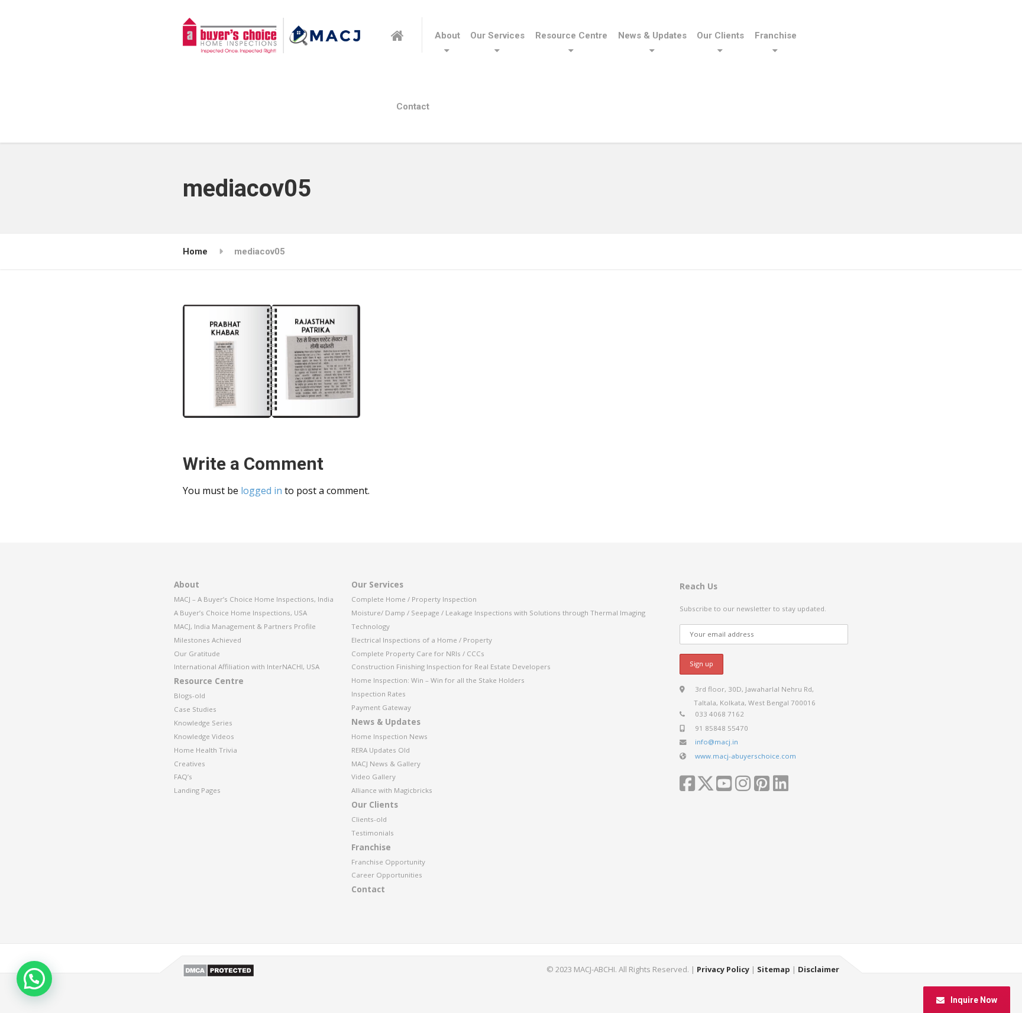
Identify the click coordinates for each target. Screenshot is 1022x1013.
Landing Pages (197, 790)
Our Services (497, 35)
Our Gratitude (197, 653)
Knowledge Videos (204, 736)
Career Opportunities (386, 874)
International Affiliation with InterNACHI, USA (246, 666)
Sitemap (773, 969)
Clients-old (369, 819)
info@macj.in (716, 741)
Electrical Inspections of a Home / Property (421, 639)
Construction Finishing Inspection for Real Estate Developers (451, 666)
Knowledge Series (203, 722)
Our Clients (720, 35)
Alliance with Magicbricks (391, 790)
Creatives (189, 763)
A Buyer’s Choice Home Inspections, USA (240, 612)
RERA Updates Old (380, 750)
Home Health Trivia (205, 750)
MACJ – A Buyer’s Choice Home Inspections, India (254, 599)
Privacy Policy (723, 969)
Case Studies (195, 709)
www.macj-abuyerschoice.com (745, 755)
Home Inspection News (389, 736)
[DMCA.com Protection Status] (218, 969)
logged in (261, 490)
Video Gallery (373, 776)
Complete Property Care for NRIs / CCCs (417, 653)
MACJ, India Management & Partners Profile (245, 626)
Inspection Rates (378, 693)
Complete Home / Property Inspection (414, 599)
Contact (412, 106)
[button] (34, 978)
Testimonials (372, 832)
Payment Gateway (381, 707)
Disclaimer (818, 969)
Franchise (776, 35)
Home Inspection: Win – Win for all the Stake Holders (438, 680)
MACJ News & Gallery (386, 763)
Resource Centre (571, 35)
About (447, 35)
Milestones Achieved (207, 639)
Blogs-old (189, 695)
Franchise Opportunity (388, 861)
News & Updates (652, 35)
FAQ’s (183, 776)
